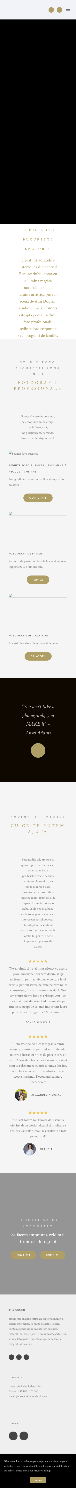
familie (38, 580)
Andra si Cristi (38, 1021)
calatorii (38, 656)
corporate (38, 498)
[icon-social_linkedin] (20, 1357)
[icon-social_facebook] (52, 10)
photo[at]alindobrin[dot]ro (31, 1396)
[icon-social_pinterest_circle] (27, 1357)
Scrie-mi (52, 1255)
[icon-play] (38, 750)
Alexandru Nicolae (46, 1094)
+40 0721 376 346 (28, 1391)
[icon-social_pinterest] (59, 10)
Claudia (46, 1149)
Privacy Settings (42, 1470)
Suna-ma (23, 1255)
